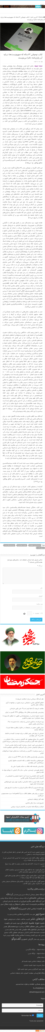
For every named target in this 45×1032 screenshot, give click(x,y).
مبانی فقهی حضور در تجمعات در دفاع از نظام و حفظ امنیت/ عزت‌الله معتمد (25, 728)
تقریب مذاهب (25, 919)
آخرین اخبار (33, 17)
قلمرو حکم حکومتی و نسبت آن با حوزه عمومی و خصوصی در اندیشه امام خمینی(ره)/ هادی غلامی (24, 777)
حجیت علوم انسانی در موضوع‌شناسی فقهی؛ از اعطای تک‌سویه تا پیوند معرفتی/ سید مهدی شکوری (23, 717)
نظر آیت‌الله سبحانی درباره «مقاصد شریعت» (30, 699)
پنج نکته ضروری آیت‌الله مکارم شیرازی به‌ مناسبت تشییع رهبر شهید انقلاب (24, 788)
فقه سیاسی (17, 929)
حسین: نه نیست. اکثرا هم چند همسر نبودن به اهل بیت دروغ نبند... (25, 865)
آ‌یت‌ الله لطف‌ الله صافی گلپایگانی (12, 901)
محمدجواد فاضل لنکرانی (32, 932)
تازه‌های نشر (37, 919)
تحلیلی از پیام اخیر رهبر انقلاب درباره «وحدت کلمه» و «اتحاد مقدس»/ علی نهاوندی (24, 734)
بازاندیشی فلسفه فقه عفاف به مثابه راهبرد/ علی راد (27, 766)
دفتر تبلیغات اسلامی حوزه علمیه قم (33, 961)
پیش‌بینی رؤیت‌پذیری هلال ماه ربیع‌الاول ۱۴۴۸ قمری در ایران (24, 712)
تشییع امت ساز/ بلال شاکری (35, 803)
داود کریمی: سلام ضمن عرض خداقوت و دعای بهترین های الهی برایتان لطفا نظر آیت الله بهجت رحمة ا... (25, 876)
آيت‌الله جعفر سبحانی (37, 894)
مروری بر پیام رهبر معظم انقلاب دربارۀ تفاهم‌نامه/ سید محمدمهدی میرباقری (22, 794)
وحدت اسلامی (24, 935)
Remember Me (27, 1015)
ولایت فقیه (15, 935)
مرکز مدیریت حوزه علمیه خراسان (34, 965)
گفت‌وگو (16, 939)
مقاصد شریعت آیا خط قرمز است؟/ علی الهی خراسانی (27, 708)
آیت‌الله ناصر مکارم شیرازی (31, 901)
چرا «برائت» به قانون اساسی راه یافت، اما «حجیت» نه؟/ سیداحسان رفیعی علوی (26, 723)
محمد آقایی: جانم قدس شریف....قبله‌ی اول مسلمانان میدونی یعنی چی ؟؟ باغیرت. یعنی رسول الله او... (23, 882)
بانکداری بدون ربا (12, 914)
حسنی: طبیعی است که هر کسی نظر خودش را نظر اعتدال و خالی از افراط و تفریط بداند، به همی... (23, 853)
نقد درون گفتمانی (35, 935)
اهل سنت (32, 914)
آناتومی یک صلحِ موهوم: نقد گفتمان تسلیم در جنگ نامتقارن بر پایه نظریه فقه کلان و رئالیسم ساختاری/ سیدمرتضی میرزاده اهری (23, 740)
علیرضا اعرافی (41, 930)
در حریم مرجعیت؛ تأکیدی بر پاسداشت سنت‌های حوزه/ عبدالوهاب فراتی (23, 752)
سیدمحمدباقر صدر (9, 545)
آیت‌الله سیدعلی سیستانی (21, 898)
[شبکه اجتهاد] (22, 7)
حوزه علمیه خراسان (30, 923)
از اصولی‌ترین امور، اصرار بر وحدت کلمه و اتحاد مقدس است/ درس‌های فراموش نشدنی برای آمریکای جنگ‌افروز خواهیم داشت (23, 746)
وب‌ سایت (39, 604)
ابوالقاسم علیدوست (37, 904)
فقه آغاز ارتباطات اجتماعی (36, 799)
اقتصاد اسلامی (36, 908)
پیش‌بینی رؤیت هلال (39, 939)
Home (41, 17)
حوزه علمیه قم (15, 923)
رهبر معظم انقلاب (31, 926)
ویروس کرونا (6, 935)
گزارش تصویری (27, 939)
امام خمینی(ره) (24, 908)
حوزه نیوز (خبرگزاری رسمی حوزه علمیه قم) (31, 969)
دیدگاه (39, 566)
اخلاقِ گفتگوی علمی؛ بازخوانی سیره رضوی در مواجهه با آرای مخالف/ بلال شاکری (25, 704)
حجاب (18, 919)
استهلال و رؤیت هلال (12, 904)
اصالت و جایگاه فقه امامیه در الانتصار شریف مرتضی (27, 807)
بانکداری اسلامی (23, 914)
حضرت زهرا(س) (22, 545)
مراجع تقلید (21, 932)
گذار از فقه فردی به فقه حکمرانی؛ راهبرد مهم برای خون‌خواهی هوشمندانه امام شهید (24, 783)
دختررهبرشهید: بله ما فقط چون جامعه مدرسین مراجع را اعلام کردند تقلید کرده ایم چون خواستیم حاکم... (25, 871)
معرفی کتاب (40, 548)
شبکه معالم (41, 957)
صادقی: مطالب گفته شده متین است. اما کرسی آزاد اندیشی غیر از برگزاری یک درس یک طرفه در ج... (24, 859)
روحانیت (21, 926)
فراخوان (33, 929)
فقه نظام (11, 930)
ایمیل (40, 596)
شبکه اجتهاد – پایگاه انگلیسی (35, 949)
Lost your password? (36, 1021)
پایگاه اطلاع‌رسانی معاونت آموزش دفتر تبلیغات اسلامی (27, 973)
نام (41, 588)
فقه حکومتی (26, 929)
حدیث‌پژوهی (11, 919)
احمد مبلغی (25, 904)
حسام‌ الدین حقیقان (35, 545)
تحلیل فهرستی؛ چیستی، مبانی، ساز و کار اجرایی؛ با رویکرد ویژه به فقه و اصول (23, 771)
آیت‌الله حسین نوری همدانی (21, 895)
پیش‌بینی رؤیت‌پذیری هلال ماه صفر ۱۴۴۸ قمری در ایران (26, 757)
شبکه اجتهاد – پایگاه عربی (36, 953)
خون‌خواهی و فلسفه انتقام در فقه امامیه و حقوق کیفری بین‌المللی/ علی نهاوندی (26, 761)
